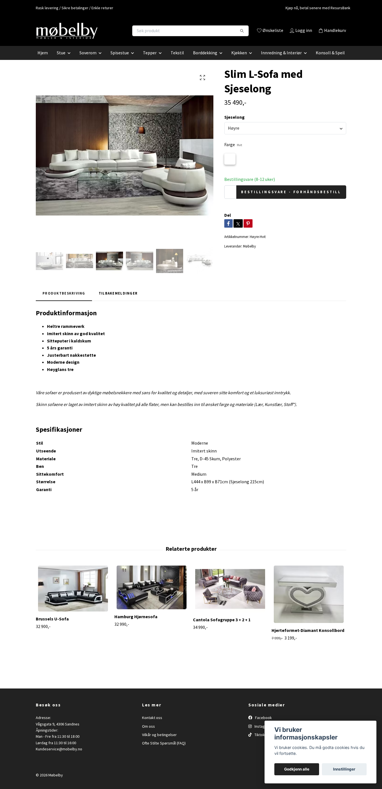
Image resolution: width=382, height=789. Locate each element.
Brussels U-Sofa (52, 627)
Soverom (87, 60)
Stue (61, 60)
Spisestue (119, 60)
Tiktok (259, 742)
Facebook (263, 725)
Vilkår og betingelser (159, 742)
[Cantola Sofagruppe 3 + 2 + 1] (230, 597)
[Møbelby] (113, 31)
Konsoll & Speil (330, 60)
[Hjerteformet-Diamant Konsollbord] (309, 602)
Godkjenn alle (296, 769)
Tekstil (177, 60)
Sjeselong (234, 125)
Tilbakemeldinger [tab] (118, 301)
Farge (233, 152)
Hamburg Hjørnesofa (135, 624)
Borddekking (205, 60)
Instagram (262, 734)
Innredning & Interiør (281, 60)
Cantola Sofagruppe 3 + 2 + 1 (222, 628)
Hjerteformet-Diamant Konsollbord (308, 638)
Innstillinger (344, 769)
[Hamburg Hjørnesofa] (151, 595)
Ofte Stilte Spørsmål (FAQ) (164, 751)
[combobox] (285, 136)
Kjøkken (239, 60)
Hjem (42, 60)
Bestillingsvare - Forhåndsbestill (291, 200)
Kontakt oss (152, 725)
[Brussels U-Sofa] (73, 597)
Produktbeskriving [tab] (64, 301)
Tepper (150, 60)
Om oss (148, 734)
